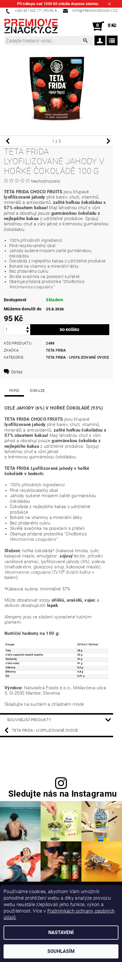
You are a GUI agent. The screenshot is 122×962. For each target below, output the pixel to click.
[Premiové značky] (31, 26)
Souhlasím (61, 951)
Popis (14, 391)
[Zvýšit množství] (27, 327)
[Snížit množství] (27, 332)
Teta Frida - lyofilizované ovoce (77, 357)
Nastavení (61, 932)
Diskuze (37, 391)
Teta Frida (56, 350)
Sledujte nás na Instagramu (62, 794)
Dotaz (17, 372)
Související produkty (29, 720)
